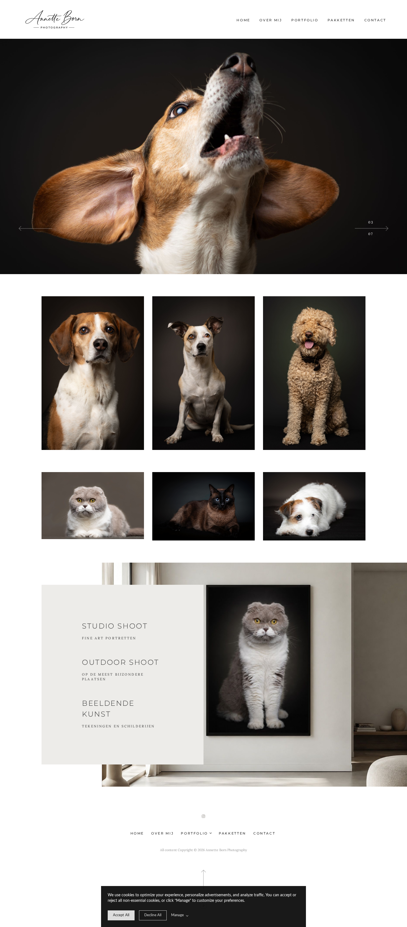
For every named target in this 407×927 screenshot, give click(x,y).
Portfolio (304, 20)
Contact (375, 20)
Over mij (270, 20)
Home (243, 20)
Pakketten (341, 20)
